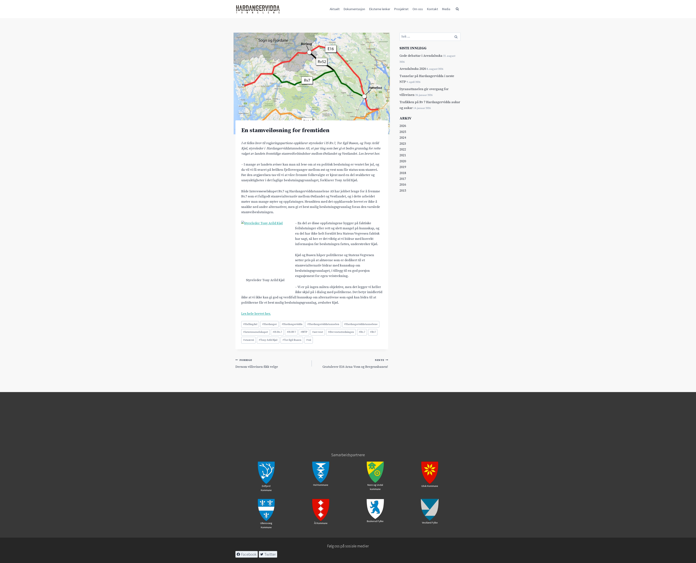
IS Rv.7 (277, 332)
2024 (402, 138)
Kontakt (432, 9)
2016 (402, 185)
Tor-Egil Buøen (291, 340)
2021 (402, 155)
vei (308, 340)
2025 (402, 132)
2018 (402, 173)
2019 (402, 167)
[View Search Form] (457, 9)
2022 (402, 149)
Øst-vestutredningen (341, 332)
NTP (304, 332)
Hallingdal (250, 324)
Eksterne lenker (379, 9)
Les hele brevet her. (256, 314)
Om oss (418, 9)
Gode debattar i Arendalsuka (420, 56)
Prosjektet (401, 9)
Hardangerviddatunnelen (323, 324)
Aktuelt (335, 9)
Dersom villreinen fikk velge (256, 364)
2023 (402, 144)
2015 (402, 191)
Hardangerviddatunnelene (361, 324)
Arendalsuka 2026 (412, 69)
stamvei (248, 340)
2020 (402, 161)
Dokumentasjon (354, 9)
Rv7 (373, 332)
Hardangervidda (292, 324)
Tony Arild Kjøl (268, 340)
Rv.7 (362, 332)
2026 (402, 126)
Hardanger (269, 324)
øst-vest (317, 332)
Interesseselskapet (255, 332)
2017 (402, 179)
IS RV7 (291, 332)
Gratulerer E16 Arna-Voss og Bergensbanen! (355, 364)
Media (446, 9)
